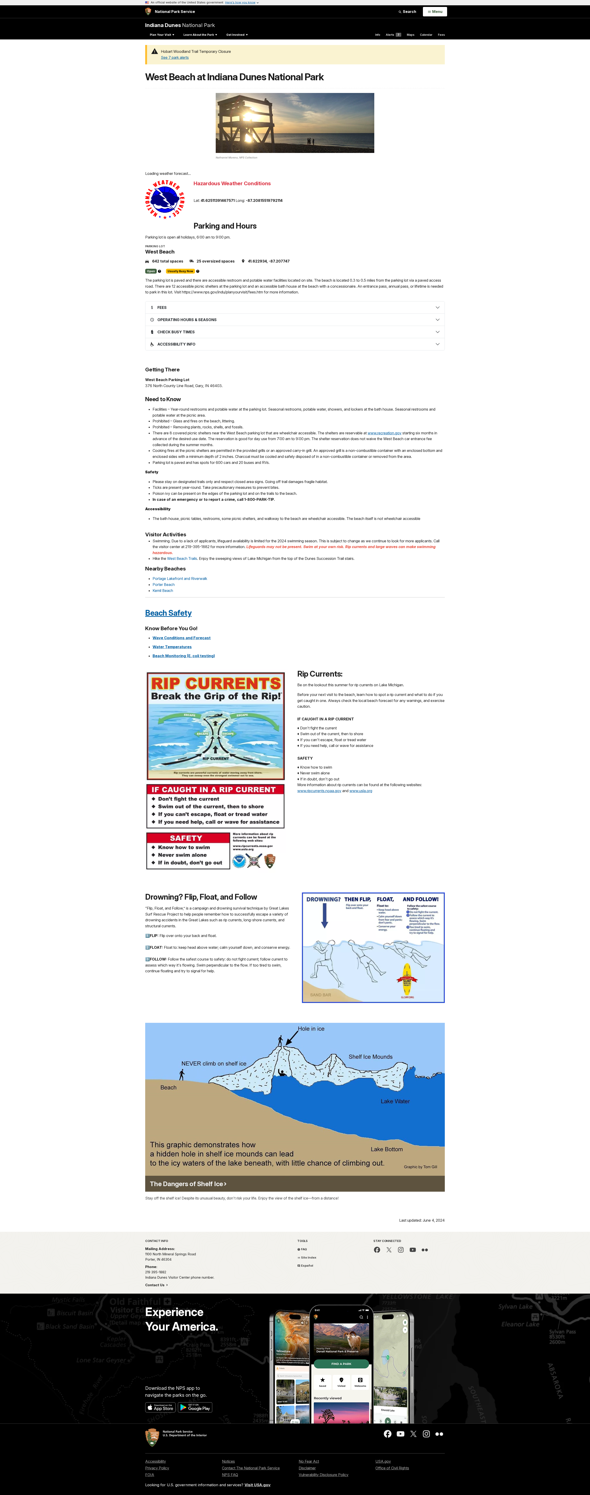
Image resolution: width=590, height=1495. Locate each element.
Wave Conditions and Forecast (182, 638)
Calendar (426, 34)
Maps (410, 34)
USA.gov (383, 1461)
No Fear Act (309, 1461)
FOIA (149, 1474)
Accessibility (155, 1461)
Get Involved (235, 34)
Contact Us (155, 1285)
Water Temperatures (172, 647)
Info (377, 34)
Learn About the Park (198, 34)
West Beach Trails (182, 558)
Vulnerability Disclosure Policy (323, 1474)
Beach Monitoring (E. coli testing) (184, 656)
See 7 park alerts (175, 57)
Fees (441, 34)
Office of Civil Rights (392, 1468)
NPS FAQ (230, 1474)
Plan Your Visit (160, 34)
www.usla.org (360, 790)
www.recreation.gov (384, 433)
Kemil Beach (163, 590)
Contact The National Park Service (251, 1468)
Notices (228, 1461)
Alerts (392, 34)
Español (306, 1265)
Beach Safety (168, 613)
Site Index (308, 1257)
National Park (180, 25)
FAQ (303, 1249)
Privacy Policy (157, 1468)
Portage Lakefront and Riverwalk (180, 578)
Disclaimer (307, 1468)
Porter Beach (164, 584)
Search (409, 11)
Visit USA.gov (258, 1485)
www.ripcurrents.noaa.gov (319, 790)
